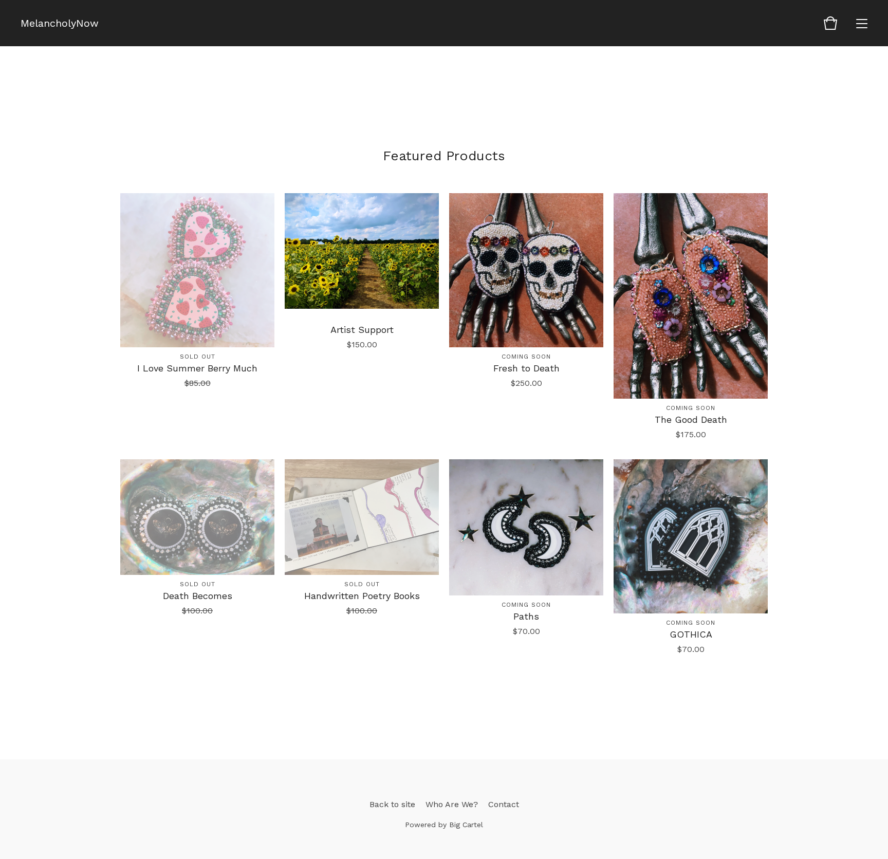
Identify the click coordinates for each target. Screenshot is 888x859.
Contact (503, 804)
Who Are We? (451, 804)
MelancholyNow (60, 23)
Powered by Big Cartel (444, 824)
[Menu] (861, 23)
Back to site (392, 804)
